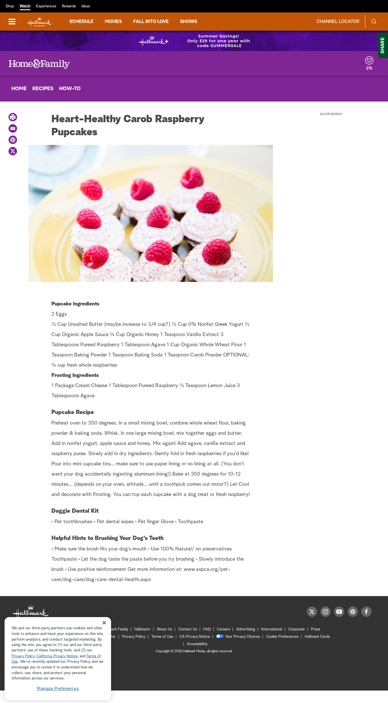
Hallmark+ (142, 629)
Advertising (245, 629)
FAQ (207, 629)
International (271, 629)
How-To (70, 88)
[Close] (104, 622)
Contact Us (187, 629)
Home (19, 88)
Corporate (296, 629)
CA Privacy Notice (195, 637)
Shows (188, 21)
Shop (10, 6)
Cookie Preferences (282, 637)
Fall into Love (151, 21)
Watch (25, 6)
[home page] (39, 22)
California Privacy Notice (57, 656)
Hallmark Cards (317, 637)
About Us (164, 629)
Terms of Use (162, 637)
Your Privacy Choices (242, 637)
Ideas (86, 6)
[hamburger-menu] (12, 21)
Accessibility (197, 644)
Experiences (46, 6)
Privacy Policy (133, 637)
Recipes (42, 88)
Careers (223, 629)
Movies (113, 21)
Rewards (69, 6)
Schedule (81, 21)
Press (315, 629)
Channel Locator (338, 21)
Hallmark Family (115, 629)
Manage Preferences (58, 689)
